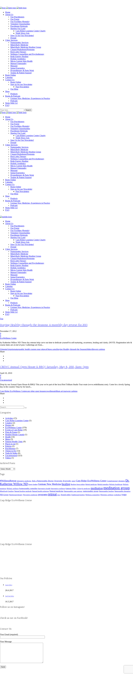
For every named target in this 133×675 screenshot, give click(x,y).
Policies (8, 446)
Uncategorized (6, 380)
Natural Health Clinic (14, 441)
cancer (73, 481)
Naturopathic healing (106, 491)
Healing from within (78, 484)
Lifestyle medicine (83, 488)
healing (66, 484)
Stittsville (90, 349)
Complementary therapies (116, 481)
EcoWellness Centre (8, 338)
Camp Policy (8, 585)
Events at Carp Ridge (14, 430)
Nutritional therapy (16, 495)
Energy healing (33, 484)
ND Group (4, 495)
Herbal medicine (91, 484)
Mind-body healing (7, 491)
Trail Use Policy (9, 596)
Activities (9, 418)
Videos (8, 458)
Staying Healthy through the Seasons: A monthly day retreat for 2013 (43, 325)
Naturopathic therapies (122, 491)
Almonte (3, 349)
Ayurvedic (67, 481)
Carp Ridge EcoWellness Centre (13, 391)
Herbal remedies (103, 484)
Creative (8, 423)
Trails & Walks (11, 453)
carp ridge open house (35, 391)
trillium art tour (60, 391)
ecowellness (49, 391)
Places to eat (10, 444)
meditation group (116, 488)
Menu (7, 439)
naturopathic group (90, 491)
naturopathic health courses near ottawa (30, 349)
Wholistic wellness (107, 495)
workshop (117, 495)
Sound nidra (66, 494)
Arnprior (10, 349)
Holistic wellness (13, 488)
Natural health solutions (40, 491)
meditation (97, 488)
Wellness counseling (92, 495)
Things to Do (10, 451)
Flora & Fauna (11, 432)
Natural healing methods (23, 491)
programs (42, 494)
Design (8, 425)
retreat (52, 494)
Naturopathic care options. (73, 491)
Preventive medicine (30, 495)
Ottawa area (51, 349)
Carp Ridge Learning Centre (17, 420)
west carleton (99, 349)
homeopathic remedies (28, 488)
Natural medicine (56, 491)
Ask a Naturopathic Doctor (43, 481)
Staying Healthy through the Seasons (71, 349)
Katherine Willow (71, 488)
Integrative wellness (58, 488)
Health (8, 437)
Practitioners (10, 448)
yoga (123, 494)
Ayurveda (58, 481)
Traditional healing (78, 495)
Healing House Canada (14, 434)
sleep (58, 495)
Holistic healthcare (115, 484)
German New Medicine (49, 484)
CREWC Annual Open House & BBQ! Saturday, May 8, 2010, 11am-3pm (44, 366)
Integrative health (44, 488)
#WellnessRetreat (8, 480)
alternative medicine (24, 481)
